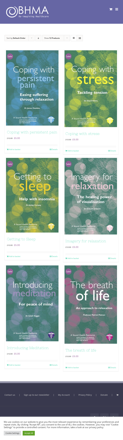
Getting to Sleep (21, 239)
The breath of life (80, 350)
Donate (104, 394)
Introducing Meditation (28, 348)
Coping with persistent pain (32, 132)
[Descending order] (38, 38)
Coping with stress (82, 134)
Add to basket (14, 149)
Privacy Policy (85, 394)
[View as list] (80, 38)
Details (55, 149)
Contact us (9, 394)
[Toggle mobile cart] (110, 9)
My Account (64, 394)
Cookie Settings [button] (12, 433)
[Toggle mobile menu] (116, 9)
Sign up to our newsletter (36, 394)
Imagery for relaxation (85, 241)
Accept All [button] (28, 433)
